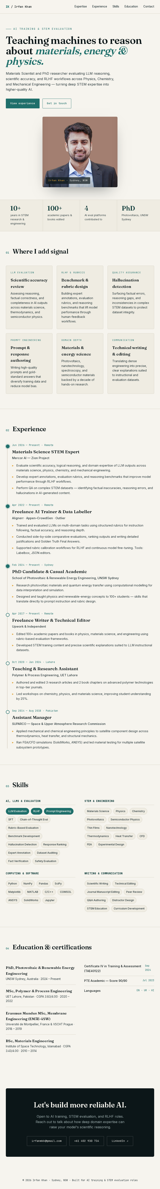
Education (131, 6)
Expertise (81, 6)
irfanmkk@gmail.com (47, 1141)
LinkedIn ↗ (120, 1141)
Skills (115, 6)
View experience (22, 103)
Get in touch (57, 103)
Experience (99, 6)
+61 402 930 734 (86, 1141)
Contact (148, 6)
